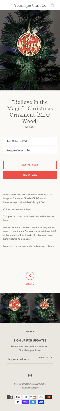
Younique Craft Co (30, 5)
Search (30, 331)
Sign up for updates (30, 340)
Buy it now (30, 175)
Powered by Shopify (30, 388)
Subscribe (43, 357)
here (5, 220)
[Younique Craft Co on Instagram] (30, 375)
